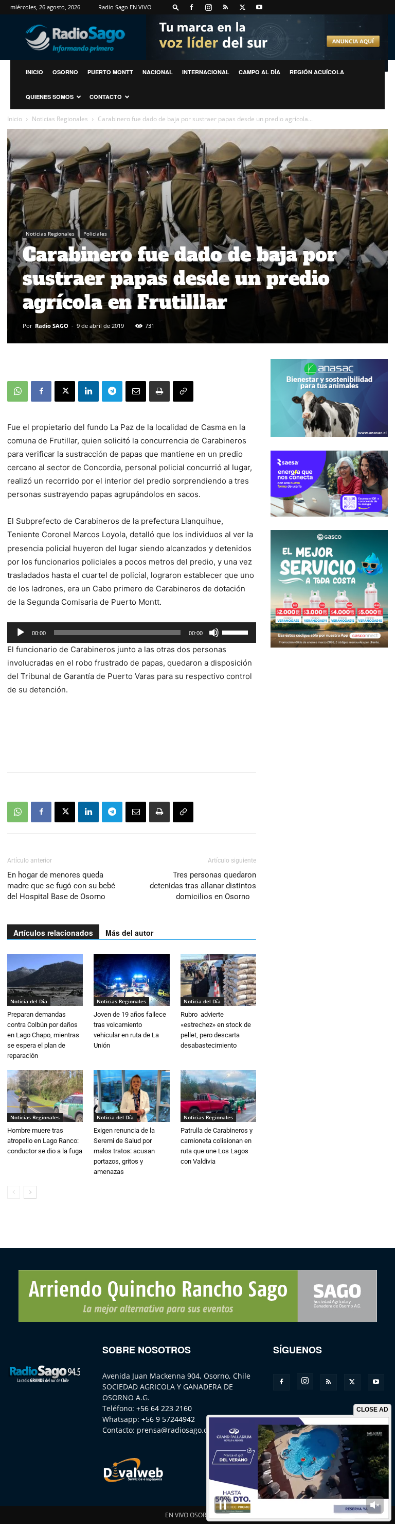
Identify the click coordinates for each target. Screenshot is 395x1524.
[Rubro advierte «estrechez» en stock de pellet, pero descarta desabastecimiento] (218, 980)
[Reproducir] (20, 632)
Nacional (157, 72)
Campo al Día (259, 72)
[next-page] (30, 1192)
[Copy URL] (183, 391)
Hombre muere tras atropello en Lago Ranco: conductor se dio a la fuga (44, 1141)
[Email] (135, 391)
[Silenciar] (214, 632)
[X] (242, 7)
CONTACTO (105, 97)
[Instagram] (208, 7)
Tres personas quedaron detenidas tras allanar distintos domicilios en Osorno (203, 885)
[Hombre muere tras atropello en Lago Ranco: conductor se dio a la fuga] (45, 1096)
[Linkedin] (88, 391)
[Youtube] (259, 7)
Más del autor (129, 932)
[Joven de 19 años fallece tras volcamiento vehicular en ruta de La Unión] (131, 980)
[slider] (236, 631)
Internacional (205, 72)
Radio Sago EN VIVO (125, 7)
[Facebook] (191, 7)
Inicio (14, 118)
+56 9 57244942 (168, 1419)
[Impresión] (159, 391)
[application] (131, 632)
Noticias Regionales (60, 118)
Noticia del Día (28, 1001)
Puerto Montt (110, 72)
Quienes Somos (50, 97)
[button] (176, 7)
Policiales (95, 233)
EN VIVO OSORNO (190, 1515)
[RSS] (225, 7)
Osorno (65, 72)
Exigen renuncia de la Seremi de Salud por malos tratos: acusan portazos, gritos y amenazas (124, 1151)
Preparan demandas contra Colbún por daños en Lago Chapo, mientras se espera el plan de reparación (43, 1035)
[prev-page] (13, 1192)
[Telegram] (112, 391)
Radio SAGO (51, 325)
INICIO (34, 72)
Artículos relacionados (53, 932)
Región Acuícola (317, 72)
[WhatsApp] (17, 391)
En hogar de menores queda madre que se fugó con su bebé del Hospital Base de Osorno (61, 885)
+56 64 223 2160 (164, 1408)
